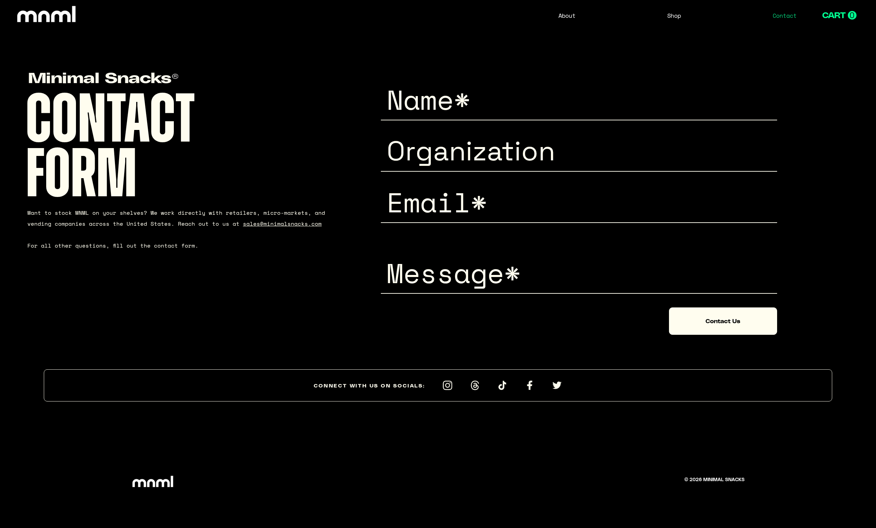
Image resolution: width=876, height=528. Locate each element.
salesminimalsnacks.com (282, 224)
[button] (839, 15)
